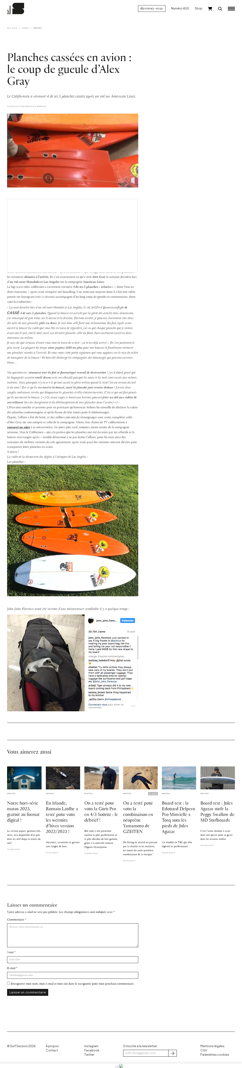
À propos (52, 1046)
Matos (38, 28)
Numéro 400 (180, 8)
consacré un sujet (18, 427)
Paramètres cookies (214, 1054)
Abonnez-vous (151, 8)
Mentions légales (212, 1046)
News (25, 28)
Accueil (12, 28)
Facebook (91, 1050)
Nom (10, 952)
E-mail (11, 968)
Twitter (89, 1054)
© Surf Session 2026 (21, 1046)
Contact (52, 1050)
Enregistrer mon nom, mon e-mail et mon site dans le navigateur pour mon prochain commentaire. (72, 983)
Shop (198, 8)
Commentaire (15, 919)
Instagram (91, 1046)
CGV (203, 1050)
